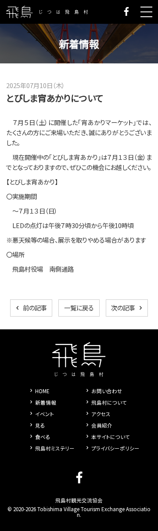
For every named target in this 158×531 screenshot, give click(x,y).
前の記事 (35, 307)
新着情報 (45, 402)
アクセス (101, 413)
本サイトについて (110, 436)
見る (40, 425)
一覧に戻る (79, 307)
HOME (42, 391)
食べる (42, 436)
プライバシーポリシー (115, 448)
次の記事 (123, 307)
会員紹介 (101, 425)
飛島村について (109, 402)
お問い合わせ (106, 391)
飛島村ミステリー (55, 448)
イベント (44, 413)
